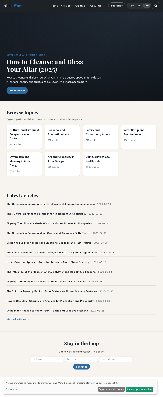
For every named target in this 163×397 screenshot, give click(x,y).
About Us (95, 5)
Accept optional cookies (139, 389)
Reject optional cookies (111, 389)
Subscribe (117, 5)
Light (131, 6)
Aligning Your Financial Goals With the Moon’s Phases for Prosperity (49, 223)
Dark (139, 6)
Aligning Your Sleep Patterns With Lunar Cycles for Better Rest (46, 281)
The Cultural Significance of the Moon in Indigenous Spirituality (46, 213)
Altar (13, 5)
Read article (17, 90)
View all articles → (18, 319)
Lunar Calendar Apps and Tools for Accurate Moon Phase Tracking (48, 262)
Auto (146, 6)
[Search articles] (155, 5)
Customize (11, 389)
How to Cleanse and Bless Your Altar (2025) (45, 65)
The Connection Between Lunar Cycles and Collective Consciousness (51, 204)
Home (54, 5)
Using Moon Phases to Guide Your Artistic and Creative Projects (47, 310)
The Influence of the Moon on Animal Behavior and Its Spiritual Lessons (51, 272)
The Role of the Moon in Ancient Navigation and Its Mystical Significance (52, 252)
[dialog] (80, 387)
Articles (65, 5)
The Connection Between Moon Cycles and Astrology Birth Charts (48, 233)
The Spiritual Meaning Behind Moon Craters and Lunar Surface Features (52, 291)
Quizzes (80, 5)
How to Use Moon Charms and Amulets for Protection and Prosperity (50, 301)
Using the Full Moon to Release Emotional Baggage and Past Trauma (49, 242)
